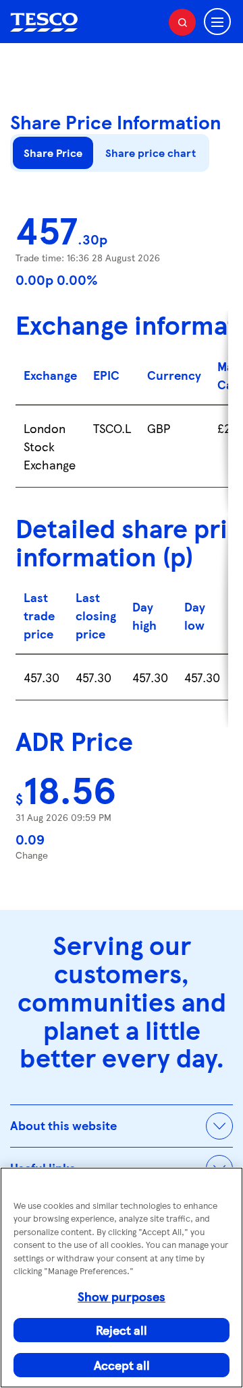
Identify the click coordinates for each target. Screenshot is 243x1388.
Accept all (122, 1364)
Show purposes (121, 1296)
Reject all (121, 1329)
